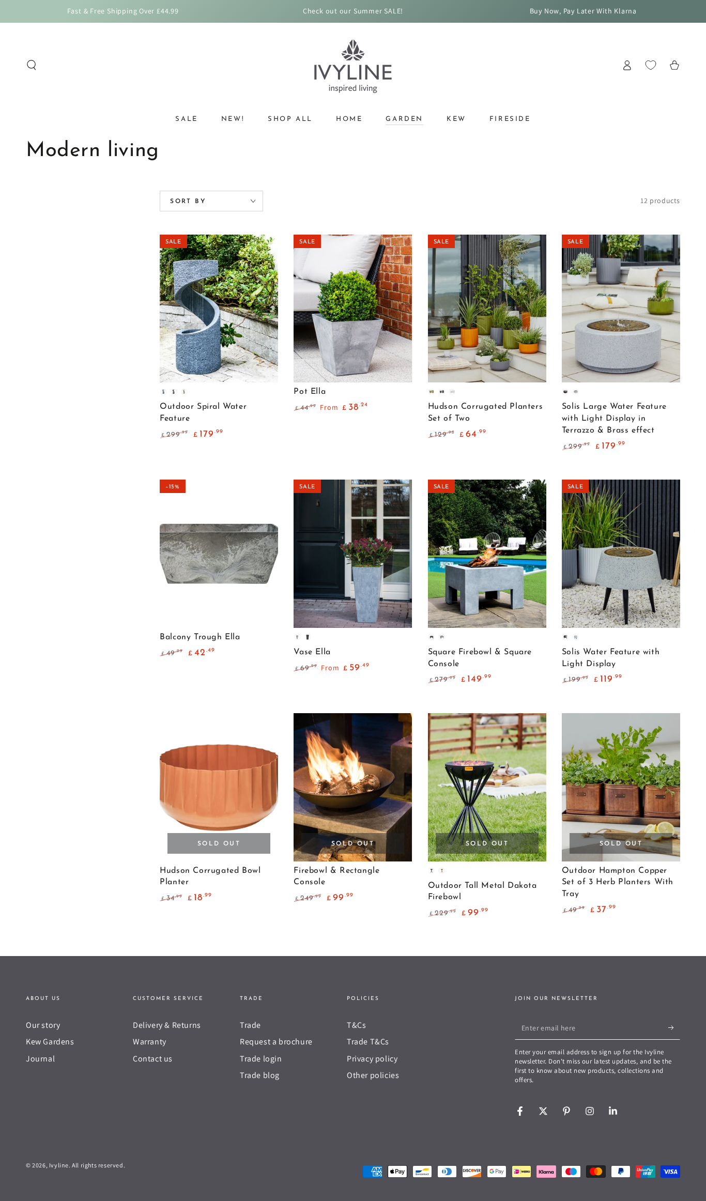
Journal (40, 1058)
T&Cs (356, 1025)
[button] (31, 65)
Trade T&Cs (368, 1041)
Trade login (261, 1058)
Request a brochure (276, 1041)
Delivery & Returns (167, 1025)
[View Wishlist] (651, 65)
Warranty (149, 1041)
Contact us (153, 1058)
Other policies (373, 1075)
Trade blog (260, 1075)
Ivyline (59, 1165)
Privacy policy (372, 1058)
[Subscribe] (674, 1028)
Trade (250, 1025)
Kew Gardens (50, 1041)
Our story (43, 1025)
